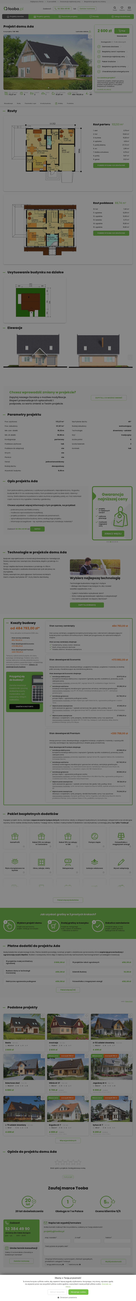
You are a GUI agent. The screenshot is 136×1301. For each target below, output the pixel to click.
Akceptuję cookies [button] (78, 1292)
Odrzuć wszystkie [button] (57, 1292)
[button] (68, 1297)
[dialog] (68, 650)
